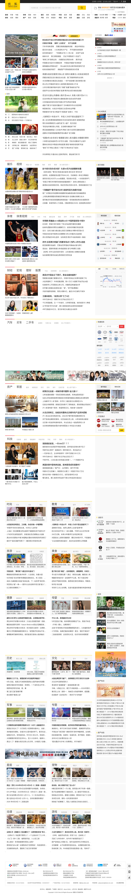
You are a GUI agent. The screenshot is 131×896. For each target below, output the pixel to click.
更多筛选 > (121, 345)
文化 (83, 15)
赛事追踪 (87, 812)
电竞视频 (64, 812)
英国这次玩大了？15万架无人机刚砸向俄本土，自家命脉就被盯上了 (31, 728)
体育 (9, 216)
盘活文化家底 (47, 50)
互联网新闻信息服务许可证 (50, 873)
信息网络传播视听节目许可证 (93, 875)
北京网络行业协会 (44, 865)
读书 (74, 658)
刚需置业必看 (105, 421)
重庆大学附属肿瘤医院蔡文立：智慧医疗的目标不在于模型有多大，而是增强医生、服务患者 (40, 631)
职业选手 (76, 812)
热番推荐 (42, 812)
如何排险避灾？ (48, 53)
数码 (60, 439)
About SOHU (67, 889)
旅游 (65, 15)
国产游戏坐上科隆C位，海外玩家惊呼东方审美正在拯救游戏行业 (75, 842)
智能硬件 (32, 439)
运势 (29, 765)
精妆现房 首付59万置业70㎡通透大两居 (109, 753)
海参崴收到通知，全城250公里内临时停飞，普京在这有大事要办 (30, 732)
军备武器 (31, 705)
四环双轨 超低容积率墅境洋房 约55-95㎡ (110, 736)
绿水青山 (30, 137)
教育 (65, 17)
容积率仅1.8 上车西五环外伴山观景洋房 (109, 750)
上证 (99, 269)
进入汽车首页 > (66, 323)
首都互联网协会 (105, 865)
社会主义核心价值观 (118, 24)
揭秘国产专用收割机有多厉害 (68, 69)
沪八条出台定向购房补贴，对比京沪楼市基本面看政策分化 (63, 416)
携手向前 (79, 59)
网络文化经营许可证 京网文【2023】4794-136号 (20, 873)
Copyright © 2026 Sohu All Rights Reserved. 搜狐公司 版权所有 (65, 892)
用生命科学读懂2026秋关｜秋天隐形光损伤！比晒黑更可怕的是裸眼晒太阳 (34, 628)
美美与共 (45, 56)
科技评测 (41, 439)
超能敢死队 (24, 145)
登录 (124, 1)
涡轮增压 (114, 353)
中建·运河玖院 (115, 412)
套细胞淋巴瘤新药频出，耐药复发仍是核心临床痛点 (25, 634)
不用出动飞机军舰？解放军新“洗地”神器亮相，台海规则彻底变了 (75, 732)
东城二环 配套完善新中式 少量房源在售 (109, 714)
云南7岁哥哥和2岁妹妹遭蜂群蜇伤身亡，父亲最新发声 (71, 628)
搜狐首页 (12, 5)
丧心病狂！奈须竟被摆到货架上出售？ (20, 842)
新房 (29, 17)
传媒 (74, 705)
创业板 (114, 269)
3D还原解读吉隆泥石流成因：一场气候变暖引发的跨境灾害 (64, 81)
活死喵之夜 (16, 145)
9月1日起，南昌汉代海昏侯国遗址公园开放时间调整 (26, 682)
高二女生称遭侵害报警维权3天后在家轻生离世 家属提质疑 (63, 120)
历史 (88, 15)
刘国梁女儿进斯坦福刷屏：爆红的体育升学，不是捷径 (71, 538)
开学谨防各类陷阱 (76, 50)
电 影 (7, 142)
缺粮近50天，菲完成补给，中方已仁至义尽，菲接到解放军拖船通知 (31, 735)
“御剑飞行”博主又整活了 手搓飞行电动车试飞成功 (60, 148)
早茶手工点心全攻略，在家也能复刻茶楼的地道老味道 (71, 588)
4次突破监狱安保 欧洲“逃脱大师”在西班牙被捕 (59, 102)
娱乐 (9, 164)
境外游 (30, 551)
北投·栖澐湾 (114, 400)
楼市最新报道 (119, 421)
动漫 (83, 17)
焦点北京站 (119, 419)
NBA (34, 15)
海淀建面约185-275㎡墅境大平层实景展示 (110, 747)
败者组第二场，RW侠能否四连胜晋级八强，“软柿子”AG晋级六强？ (76, 848)
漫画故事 (19, 812)
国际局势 (19, 705)
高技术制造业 (80, 46)
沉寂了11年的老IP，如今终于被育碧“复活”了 (68, 839)
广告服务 (54, 889)
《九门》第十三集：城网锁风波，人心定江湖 (23, 839)
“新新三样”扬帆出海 (49, 59)
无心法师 (15, 139)
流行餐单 (64, 551)
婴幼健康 (87, 598)
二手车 (30, 322)
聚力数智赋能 (56, 56)
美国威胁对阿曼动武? (50, 66)
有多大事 (22, 137)
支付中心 (42, 889)
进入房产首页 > (72, 387)
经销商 (56, 323)
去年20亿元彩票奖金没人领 (62, 738)
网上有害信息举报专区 (118, 29)
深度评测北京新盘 (120, 426)
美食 (54, 550)
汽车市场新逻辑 (48, 46)
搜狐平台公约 (87, 889)
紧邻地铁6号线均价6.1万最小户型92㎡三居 (110, 703)
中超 (44, 217)
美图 (55, 165)
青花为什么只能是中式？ (19, 117)
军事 (11, 15)
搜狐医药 (19, 598)
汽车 (9, 322)
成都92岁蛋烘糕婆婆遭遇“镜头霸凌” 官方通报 (58, 133)
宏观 (11, 17)
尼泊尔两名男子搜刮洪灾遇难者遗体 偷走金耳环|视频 (61, 99)
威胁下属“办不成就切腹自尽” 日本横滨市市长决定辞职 (62, 105)
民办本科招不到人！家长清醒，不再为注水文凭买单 (70, 531)
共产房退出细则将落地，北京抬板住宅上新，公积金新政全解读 (65, 419)
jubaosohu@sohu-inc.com (105, 883)
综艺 (49, 165)
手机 (48, 439)
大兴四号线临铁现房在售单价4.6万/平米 (109, 700)
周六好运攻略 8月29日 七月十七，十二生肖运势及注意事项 (28, 795)
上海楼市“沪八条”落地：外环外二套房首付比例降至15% (62, 401)
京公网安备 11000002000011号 (18, 875)
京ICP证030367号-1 (68, 871)
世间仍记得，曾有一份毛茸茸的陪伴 (65, 798)
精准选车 (121, 353)
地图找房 (35, 387)
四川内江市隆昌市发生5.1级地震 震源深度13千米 (60, 84)
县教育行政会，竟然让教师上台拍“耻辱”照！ (68, 528)
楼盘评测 (119, 424)
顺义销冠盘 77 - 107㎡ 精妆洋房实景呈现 (110, 712)
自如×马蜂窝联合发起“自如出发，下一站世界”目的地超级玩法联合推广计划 (34, 581)
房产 (9, 386)
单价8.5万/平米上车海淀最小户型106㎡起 (110, 706)
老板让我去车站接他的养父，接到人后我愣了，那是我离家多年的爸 (115, 646)
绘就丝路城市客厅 (48, 69)
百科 (48, 387)
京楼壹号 (104, 424)
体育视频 (22, 216)
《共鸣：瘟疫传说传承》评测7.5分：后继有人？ (69, 835)
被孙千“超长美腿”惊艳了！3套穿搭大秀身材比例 (24, 541)
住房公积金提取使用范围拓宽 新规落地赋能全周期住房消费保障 (65, 398)
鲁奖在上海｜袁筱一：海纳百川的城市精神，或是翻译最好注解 (75, 691)
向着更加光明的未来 (66, 59)
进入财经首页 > (64, 271)
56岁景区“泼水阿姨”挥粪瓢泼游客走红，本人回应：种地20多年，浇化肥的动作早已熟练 (38, 578)
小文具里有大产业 (61, 50)
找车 (121, 326)
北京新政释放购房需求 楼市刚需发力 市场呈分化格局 (61, 426)
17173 (120, 17)
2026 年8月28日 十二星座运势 (18, 802)
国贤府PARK (100, 412)
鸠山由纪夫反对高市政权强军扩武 (72, 66)
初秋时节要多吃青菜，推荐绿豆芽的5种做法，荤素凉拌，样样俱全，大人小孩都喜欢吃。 (84, 581)
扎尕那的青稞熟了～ (14, 588)
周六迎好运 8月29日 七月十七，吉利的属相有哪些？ (26, 798)
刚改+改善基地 (106, 426)
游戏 (88, 17)
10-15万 (107, 349)
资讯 (42, 387)
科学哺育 (76, 598)
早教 (62, 598)
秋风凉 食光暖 (57, 584)
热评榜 (102, 17)
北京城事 (98, 35)
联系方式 (60, 889)
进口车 (107, 353)
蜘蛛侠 (14, 142)
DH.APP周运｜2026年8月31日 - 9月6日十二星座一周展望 (28, 792)
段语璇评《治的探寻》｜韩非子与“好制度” (67, 695)
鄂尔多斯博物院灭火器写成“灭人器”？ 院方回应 (59, 123)
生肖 (41, 765)
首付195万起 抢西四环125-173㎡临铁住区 (110, 717)
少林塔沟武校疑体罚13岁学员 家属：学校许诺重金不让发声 (64, 141)
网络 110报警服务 (58, 865)
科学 (54, 439)
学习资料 (87, 505)
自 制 (7, 139)
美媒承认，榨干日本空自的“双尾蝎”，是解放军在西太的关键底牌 (75, 728)
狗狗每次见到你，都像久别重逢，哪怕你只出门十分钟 (71, 795)
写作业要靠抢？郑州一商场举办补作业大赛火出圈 (115, 621)
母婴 (70, 15)
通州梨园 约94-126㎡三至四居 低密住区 (109, 739)
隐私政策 (80, 889)
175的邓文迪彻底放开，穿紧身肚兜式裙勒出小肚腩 (25, 534)
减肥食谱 (87, 551)
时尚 (9, 504)
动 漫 (7, 145)
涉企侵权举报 (120, 883)
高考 (62, 505)
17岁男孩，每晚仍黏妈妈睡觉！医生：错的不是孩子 (71, 631)
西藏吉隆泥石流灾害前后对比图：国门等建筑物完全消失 (62, 77)
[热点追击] (109, 35)
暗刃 (35, 137)
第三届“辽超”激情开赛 (14, 691)
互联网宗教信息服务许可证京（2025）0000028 (98, 877)
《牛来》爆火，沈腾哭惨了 (61, 624)
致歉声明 (87, 705)
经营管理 (53, 271)
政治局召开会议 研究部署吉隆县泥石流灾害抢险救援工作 (63, 40)
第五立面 (15, 137)
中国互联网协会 (75, 865)
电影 (43, 165)
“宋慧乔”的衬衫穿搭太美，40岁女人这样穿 (22, 528)
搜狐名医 (31, 598)
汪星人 (87, 765)
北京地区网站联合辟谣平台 (50, 875)
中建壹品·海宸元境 (102, 400)
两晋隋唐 (31, 658)
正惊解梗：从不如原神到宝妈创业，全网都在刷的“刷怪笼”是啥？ (75, 845)
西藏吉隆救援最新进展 (64, 46)
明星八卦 (29, 165)
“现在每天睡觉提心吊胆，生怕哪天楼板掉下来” (59, 126)
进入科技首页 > (70, 439)
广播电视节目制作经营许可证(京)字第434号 (97, 873)
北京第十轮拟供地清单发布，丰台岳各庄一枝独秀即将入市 (63, 422)
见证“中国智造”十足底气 (72, 56)
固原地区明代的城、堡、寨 (16, 688)
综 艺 (7, 148)
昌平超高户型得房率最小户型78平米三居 (110, 709)
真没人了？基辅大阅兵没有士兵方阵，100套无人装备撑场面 (28, 741)
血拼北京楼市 (106, 419)
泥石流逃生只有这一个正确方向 (22, 120)
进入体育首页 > (87, 217)
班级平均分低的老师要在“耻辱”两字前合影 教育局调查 (62, 91)
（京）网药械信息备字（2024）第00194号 (97, 871)
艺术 (86, 658)
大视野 (120, 15)
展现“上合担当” (60, 43)
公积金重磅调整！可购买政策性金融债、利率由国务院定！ (63, 395)
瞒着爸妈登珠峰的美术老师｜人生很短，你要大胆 (25, 574)
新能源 (53, 17)
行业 (46, 271)
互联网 (19, 439)
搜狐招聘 (48, 889)
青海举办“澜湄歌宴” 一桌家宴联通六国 (65, 685)
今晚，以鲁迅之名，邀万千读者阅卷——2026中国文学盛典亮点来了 (76, 688)
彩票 (106, 17)
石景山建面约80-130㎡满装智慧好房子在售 (110, 723)
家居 (34, 17)
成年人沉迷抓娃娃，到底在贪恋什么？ (115, 637)
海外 (53, 387)
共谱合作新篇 (47, 43)
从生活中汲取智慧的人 (60, 682)
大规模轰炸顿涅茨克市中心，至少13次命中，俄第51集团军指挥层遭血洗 (33, 738)
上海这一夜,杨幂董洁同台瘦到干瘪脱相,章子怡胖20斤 (26, 531)
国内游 (18, 551)
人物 (29, 505)
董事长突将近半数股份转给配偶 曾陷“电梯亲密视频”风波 (62, 144)
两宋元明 (42, 658)
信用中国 (9, 877)
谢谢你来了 (33, 148)
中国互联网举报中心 (15, 865)
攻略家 (42, 551)
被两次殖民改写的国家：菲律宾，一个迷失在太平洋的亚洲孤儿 (30, 685)
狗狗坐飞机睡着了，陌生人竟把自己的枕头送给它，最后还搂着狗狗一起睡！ (79, 802)
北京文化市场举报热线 (90, 865)
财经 (9, 270)
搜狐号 (100, 517)
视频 (47, 15)
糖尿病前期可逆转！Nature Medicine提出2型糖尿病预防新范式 (29, 624)
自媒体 (40, 323)
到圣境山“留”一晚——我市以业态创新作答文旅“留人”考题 (27, 584)
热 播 (7, 137)
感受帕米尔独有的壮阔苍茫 (20, 114)
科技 (9, 439)
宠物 (54, 764)
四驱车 (100, 353)
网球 (78, 217)
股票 (38, 270)
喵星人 (75, 765)
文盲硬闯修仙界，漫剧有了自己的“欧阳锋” (22, 848)
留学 (74, 505)
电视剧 (53, 15)
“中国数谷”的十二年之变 (64, 53)
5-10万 (100, 349)
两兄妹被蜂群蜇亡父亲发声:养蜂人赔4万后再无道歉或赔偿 (63, 130)
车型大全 (48, 323)
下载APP (115, 1)
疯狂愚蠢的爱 (22, 142)
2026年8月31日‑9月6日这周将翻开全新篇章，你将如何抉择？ (29, 788)
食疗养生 (76, 551)
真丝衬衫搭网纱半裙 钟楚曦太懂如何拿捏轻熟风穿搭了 (26, 538)
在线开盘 (61, 387)
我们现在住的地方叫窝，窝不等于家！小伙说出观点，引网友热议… (115, 615)
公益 (124, 15)
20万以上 (121, 349)
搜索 (121, 430)
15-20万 (114, 349)
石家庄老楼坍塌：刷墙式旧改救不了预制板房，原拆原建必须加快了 (67, 404)
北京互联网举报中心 (30, 865)
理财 (16, 17)
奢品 (41, 505)
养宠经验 (64, 765)
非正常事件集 (32, 139)
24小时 (102, 15)
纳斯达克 (121, 269)
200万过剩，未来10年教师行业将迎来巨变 (67, 534)
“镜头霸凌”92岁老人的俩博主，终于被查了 (67, 741)
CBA (38, 217)
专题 (16, 15)
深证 (107, 269)
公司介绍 (74, 889)
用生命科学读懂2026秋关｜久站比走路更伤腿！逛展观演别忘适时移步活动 (34, 621)
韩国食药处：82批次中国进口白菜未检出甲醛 (58, 109)
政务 (124, 17)
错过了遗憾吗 (32, 142)
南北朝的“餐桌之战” (14, 695)
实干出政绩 (72, 43)
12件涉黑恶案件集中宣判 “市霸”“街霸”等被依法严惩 (61, 87)
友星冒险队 (33, 145)
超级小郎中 (23, 139)
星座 (9, 764)
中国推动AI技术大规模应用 (52, 63)
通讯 (25, 439)
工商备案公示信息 (68, 875)
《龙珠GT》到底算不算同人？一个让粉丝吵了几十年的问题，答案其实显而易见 (36, 835)
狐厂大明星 (16, 148)
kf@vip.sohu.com (84, 883)
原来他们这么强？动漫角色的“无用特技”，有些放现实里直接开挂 (30, 845)
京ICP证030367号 (48, 871)
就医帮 (42, 598)
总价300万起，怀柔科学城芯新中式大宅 (109, 745)
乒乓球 (71, 217)
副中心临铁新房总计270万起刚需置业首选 (110, 720)
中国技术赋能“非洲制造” (73, 63)
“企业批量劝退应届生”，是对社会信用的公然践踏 (69, 541)
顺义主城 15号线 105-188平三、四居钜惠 (110, 742)
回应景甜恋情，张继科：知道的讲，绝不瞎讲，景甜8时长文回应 (75, 735)
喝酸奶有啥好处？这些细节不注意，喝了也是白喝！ (70, 578)
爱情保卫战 (24, 148)
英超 (29, 15)
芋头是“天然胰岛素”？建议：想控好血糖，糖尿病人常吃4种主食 (75, 574)
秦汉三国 (19, 658)
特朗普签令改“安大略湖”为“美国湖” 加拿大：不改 (60, 112)
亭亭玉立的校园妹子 (113, 628)
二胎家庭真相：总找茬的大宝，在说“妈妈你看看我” (70, 634)
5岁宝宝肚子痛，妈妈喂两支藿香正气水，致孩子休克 (71, 621)
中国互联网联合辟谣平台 (70, 877)
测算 (17, 765)
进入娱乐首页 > (64, 165)
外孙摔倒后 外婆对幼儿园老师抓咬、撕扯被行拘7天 (61, 154)
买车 (47, 17)
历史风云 (42, 705)
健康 (70, 17)
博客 (106, 15)
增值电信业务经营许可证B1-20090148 (17, 871)
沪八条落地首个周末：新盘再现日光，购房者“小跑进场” (62, 408)
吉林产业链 (80, 53)
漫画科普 (31, 812)
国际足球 (52, 217)
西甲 (65, 217)
